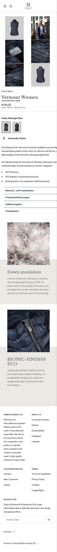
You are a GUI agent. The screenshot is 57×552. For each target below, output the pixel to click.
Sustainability (38, 430)
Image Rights (38, 490)
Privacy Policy (38, 479)
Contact (7, 473)
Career (7, 484)
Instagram (36, 436)
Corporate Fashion (40, 419)
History (35, 425)
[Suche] (10, 6)
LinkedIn (36, 441)
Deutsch (8, 531)
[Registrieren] (48, 520)
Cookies (35, 484)
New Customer (11, 479)
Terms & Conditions (41, 473)
